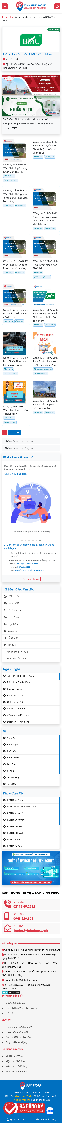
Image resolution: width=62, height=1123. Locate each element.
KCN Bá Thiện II (15, 833)
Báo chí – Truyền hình (18, 682)
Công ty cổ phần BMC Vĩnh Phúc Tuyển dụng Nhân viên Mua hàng (15, 265)
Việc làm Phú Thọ (15, 1061)
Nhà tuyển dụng (47, 1119)
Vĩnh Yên (11, 738)
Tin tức (12, 645)
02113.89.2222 (23, 567)
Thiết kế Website (21, 1100)
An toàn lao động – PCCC (20, 676)
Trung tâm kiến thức (16, 651)
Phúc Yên (12, 751)
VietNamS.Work (14, 1056)
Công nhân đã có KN (18, 715)
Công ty (12, 631)
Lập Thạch (12, 764)
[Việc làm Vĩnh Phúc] (31, 6)
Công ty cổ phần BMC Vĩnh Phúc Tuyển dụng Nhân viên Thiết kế (15, 168)
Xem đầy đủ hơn (31, 579)
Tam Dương (13, 777)
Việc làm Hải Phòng (17, 1066)
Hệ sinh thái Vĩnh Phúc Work (21, 1008)
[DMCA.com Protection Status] (11, 992)
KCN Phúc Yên (14, 846)
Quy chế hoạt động (16, 1042)
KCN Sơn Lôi (13, 839)
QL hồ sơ (14, 617)
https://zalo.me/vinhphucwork (29, 570)
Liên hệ (10, 1013)
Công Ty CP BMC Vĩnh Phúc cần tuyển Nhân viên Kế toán (15, 314)
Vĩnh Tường (13, 757)
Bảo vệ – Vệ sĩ (14, 689)
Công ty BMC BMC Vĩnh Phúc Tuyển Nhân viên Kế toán (15, 410)
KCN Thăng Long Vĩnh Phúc (21, 806)
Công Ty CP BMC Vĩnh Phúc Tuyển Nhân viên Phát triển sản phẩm (45, 362)
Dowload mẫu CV (15, 1003)
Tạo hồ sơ (13, 624)
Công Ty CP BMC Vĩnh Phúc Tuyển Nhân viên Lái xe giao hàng (15, 362)
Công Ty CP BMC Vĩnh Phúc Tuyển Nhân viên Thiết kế (45, 265)
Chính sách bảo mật (17, 1032)
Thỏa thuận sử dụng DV (19, 1027)
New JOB (14, 603)
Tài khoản (14, 596)
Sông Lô (11, 771)
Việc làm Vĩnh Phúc (16, 1071)
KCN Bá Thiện (14, 826)
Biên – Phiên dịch (16, 695)
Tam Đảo (12, 784)
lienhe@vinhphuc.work (27, 564)
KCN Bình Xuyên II (16, 820)
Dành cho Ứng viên (15, 658)
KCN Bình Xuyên (15, 813)
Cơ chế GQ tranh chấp (18, 1037)
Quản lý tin (15, 610)
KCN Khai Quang (16, 800)
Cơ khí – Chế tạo (16, 708)
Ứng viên (13, 638)
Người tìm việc (17, 1119)
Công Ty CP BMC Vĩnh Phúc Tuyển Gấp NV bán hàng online (45, 405)
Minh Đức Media (24, 1096)
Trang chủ (7, 17)
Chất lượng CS (15, 702)
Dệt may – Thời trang (18, 722)
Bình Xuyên (13, 744)
